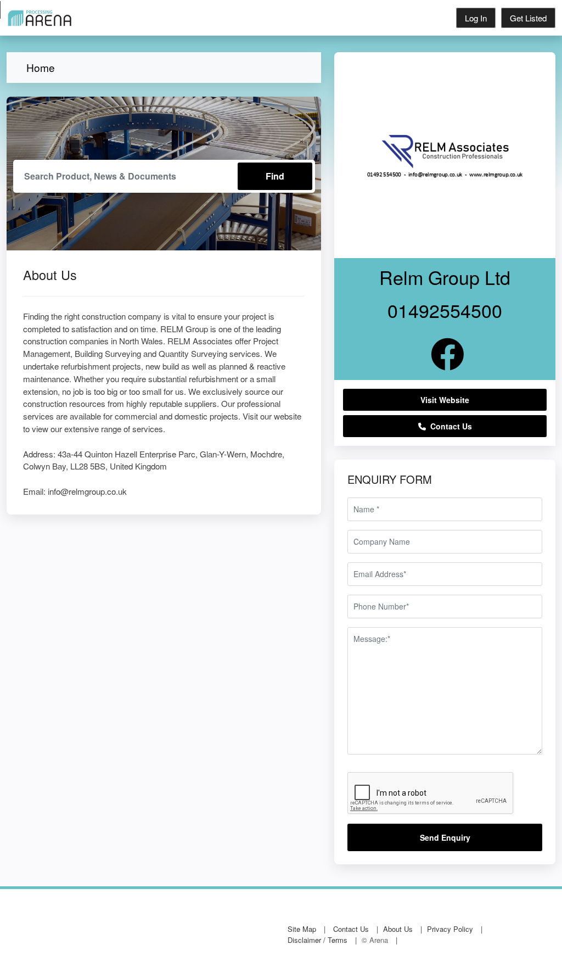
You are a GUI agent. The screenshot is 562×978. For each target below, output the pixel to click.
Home (40, 67)
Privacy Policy (450, 929)
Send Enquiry (445, 837)
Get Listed (528, 18)
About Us (398, 929)
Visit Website (444, 399)
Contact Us (449, 426)
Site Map (302, 929)
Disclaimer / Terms (317, 940)
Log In (476, 18)
